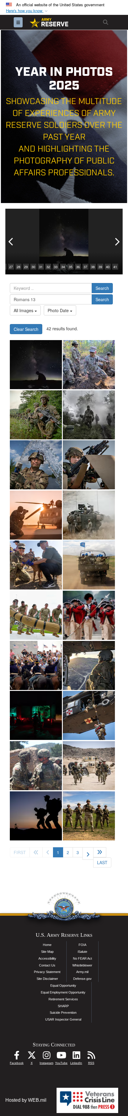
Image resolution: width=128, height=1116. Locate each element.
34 (63, 266)
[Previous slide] (11, 241)
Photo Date (59, 310)
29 (26, 266)
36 (78, 266)
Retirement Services (63, 999)
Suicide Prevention (63, 1012)
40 (108, 266)
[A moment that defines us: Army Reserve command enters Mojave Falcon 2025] (36, 765)
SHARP (63, 1006)
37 (85, 266)
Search (102, 288)
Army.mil (82, 972)
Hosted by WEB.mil (25, 1100)
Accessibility (47, 958)
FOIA (82, 945)
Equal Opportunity (63, 985)
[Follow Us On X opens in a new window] (31, 1056)
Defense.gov (82, 978)
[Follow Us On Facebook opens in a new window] (16, 1056)
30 (33, 266)
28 (18, 266)
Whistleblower (82, 965)
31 (41, 266)
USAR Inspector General (63, 1019)
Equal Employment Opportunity (63, 992)
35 (70, 266)
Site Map (47, 951)
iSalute (82, 951)
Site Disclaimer (47, 978)
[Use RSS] (91, 1056)
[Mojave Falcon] (89, 765)
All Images (24, 310)
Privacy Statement (47, 972)
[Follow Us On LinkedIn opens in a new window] (76, 1056)
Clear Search (26, 329)
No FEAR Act (82, 958)
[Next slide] (117, 241)
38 (93, 266)
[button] (27, 11)
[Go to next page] (87, 853)
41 (115, 266)
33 (55, 266)
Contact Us (47, 965)
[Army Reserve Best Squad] (89, 815)
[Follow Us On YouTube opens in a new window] (61, 1056)
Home (47, 945)
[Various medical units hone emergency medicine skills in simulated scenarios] (36, 715)
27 (11, 266)
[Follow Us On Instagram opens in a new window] (46, 1056)
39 (100, 266)
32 (48, 266)
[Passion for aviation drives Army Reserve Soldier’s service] (89, 665)
